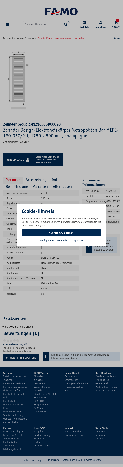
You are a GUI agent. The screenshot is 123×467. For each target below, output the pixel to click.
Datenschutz (63, 240)
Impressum (78, 240)
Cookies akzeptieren (61, 232)
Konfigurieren (47, 240)
